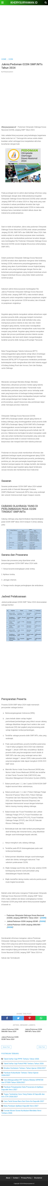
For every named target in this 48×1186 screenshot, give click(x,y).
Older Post (41, 1047)
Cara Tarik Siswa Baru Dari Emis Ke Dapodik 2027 (24, 1101)
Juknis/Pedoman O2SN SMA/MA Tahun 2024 (9, 1030)
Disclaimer (38, 1178)
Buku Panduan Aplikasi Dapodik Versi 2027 (21, 1106)
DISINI (43, 918)
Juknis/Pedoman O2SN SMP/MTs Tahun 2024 (33, 1030)
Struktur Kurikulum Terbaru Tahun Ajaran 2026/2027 (25, 1068)
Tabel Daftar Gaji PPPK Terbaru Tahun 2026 (21, 1059)
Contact (15, 1178)
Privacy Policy (26, 1178)
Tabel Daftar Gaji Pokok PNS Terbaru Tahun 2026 (24, 1064)
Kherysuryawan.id (24, 2)
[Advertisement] (24, 32)
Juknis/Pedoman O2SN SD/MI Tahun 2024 (9, 1038)
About (8, 1178)
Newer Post (6, 1047)
